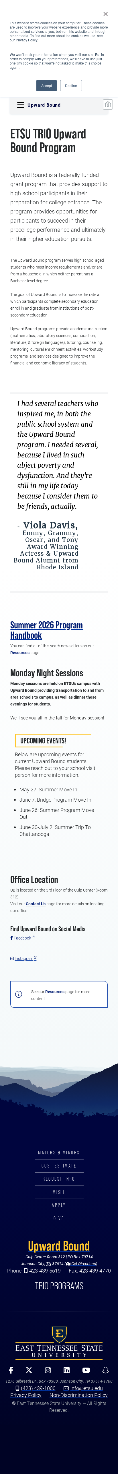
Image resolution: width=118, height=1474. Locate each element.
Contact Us (36, 903)
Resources (20, 652)
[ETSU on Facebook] (9, 1372)
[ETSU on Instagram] (46, 1372)
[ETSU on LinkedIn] (64, 1372)
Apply (59, 1205)
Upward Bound (59, 1245)
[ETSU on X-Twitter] (27, 1372)
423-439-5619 (45, 1270)
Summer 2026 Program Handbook (46, 630)
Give (59, 1218)
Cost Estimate (59, 1166)
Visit (59, 1192)
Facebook (22, 938)
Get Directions (83, 1263)
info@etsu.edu (86, 1388)
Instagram (24, 958)
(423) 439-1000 (38, 1388)
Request (59, 1179)
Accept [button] (46, 85)
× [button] (105, 12)
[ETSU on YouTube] (84, 1372)
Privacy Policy (26, 1395)
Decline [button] (71, 85)
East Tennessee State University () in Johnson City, (59, 1343)
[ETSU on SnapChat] (103, 1372)
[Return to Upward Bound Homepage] (108, 104)
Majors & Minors (59, 1153)
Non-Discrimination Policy (79, 1395)
